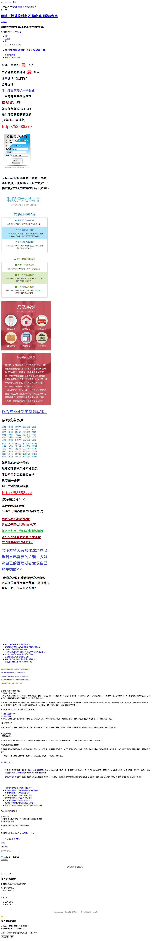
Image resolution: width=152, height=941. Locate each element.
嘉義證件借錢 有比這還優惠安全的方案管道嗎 (21, 790)
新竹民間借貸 (6, 734)
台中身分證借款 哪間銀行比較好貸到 (18, 662)
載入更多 (4, 847)
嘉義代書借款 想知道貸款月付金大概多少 (20, 659)
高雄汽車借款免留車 (12, 57)
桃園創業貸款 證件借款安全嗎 (16, 649)
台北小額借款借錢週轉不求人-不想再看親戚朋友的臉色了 (15, 679)
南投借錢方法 (6, 762)
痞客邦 (22, 833)
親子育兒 (17, 839)
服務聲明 (95, 912)
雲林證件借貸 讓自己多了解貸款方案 (18, 795)
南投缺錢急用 (6, 716)
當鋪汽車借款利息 (34, 770)
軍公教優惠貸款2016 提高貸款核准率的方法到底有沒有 (25, 652)
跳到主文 (4, 22)
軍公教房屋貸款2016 (8, 714)
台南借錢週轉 (10, 55)
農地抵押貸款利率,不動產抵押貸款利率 (29, 16)
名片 (6, 41)
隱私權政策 (87, 912)
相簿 (6, 36)
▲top (3, 843)
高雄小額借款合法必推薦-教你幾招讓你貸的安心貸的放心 (15, 669)
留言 (27, 833)
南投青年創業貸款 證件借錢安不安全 (18, 800)
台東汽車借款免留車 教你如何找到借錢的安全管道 (23, 805)
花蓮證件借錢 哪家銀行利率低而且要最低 (20, 803)
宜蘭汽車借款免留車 (8, 693)
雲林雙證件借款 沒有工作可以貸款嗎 (18, 798)
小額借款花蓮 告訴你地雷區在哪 (17, 657)
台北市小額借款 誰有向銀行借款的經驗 (19, 654)
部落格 (7, 39)
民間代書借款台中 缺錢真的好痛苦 (17, 644)
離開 (12, 937)
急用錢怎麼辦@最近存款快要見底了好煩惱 (11, 683)
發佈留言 (4, 859)
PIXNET (60, 912)
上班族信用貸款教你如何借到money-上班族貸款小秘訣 (14, 676)
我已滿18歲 (5, 937)
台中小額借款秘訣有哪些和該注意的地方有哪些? (13, 672)
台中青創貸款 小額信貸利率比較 (17, 793)
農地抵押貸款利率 (7, 821)
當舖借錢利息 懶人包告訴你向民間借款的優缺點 (22, 647)
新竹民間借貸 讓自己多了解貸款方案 (25, 50)
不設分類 (17, 32)
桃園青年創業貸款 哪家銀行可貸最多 (18, 788)
